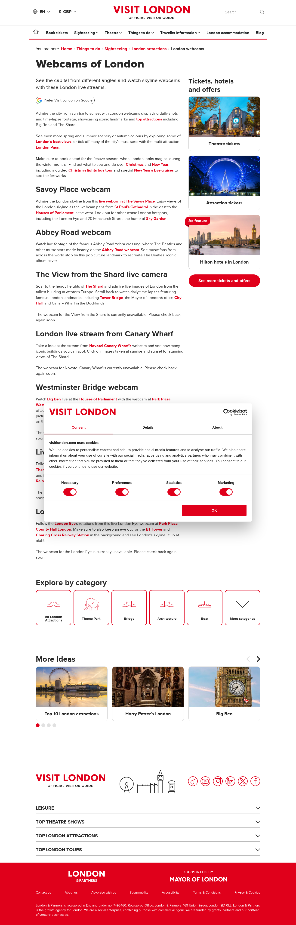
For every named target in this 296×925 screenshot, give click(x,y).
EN (42, 12)
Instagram (218, 781)
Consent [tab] (79, 427)
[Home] (36, 32)
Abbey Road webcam (120, 250)
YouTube (205, 781)
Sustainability (139, 892)
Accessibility (170, 892)
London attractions (149, 49)
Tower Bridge (111, 298)
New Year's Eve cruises (154, 170)
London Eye (65, 523)
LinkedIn (230, 781)
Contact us (43, 892)
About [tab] (217, 427)
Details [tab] (148, 427)
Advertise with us (103, 892)
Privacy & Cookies (247, 892)
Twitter (243, 781)
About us (71, 892)
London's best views (53, 141)
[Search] (262, 11)
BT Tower (154, 529)
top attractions (149, 119)
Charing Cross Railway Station (62, 535)
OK (214, 510)
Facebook (255, 781)
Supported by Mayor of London (199, 876)
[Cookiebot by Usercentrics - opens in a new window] (227, 412)
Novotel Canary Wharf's (110, 346)
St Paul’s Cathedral (131, 207)
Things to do (88, 49)
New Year (160, 164)
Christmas (135, 164)
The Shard (94, 286)
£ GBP (65, 12)
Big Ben (54, 399)
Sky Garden (156, 218)
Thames (43, 470)
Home (66, 49)
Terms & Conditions (207, 892)
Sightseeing (116, 49)
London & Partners (86, 876)
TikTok (193, 781)
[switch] (122, 492)
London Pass (47, 147)
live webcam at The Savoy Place (127, 201)
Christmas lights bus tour (90, 170)
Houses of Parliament (55, 213)
